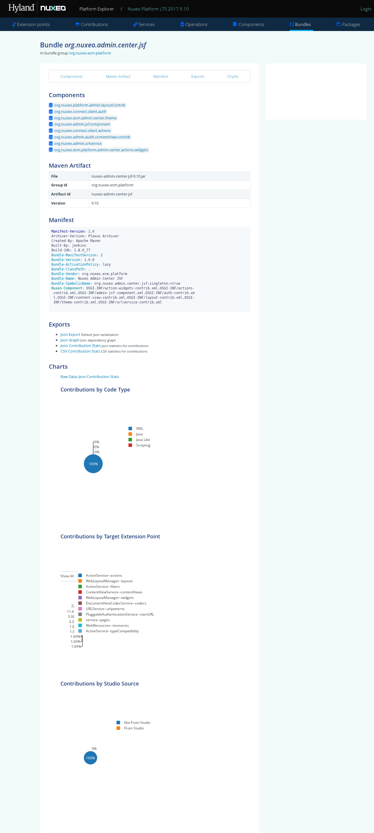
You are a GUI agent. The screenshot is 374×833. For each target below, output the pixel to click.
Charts (232, 76)
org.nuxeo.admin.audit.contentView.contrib (92, 137)
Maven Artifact (118, 76)
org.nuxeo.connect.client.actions (82, 130)
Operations (196, 24)
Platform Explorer (96, 9)
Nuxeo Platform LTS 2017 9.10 (158, 9)
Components (251, 24)
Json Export (70, 334)
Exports (197, 76)
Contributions (94, 24)
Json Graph (69, 340)
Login (366, 9)
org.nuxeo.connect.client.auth (80, 111)
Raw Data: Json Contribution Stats (89, 376)
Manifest (160, 76)
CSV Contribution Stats (80, 351)
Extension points (33, 24)
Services (147, 24)
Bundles (303, 24)
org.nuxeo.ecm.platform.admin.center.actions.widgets (101, 149)
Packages (351, 24)
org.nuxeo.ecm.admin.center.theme (85, 118)
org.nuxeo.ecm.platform (90, 53)
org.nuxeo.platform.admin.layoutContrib (89, 105)
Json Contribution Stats (80, 345)
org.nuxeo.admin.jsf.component (82, 124)
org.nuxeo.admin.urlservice (78, 143)
